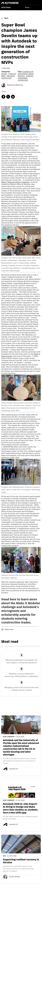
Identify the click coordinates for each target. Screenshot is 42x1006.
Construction (6, 78)
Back (6, 18)
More (27, 7)
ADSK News (6, 7)
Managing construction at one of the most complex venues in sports (22, 688)
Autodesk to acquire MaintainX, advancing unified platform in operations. (22, 675)
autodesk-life (27, 72)
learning (21, 76)
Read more (9, 629)
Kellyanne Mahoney (15, 85)
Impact (4, 74)
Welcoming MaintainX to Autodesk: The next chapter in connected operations (21, 661)
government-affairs (26, 74)
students (29, 76)
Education (11, 76)
